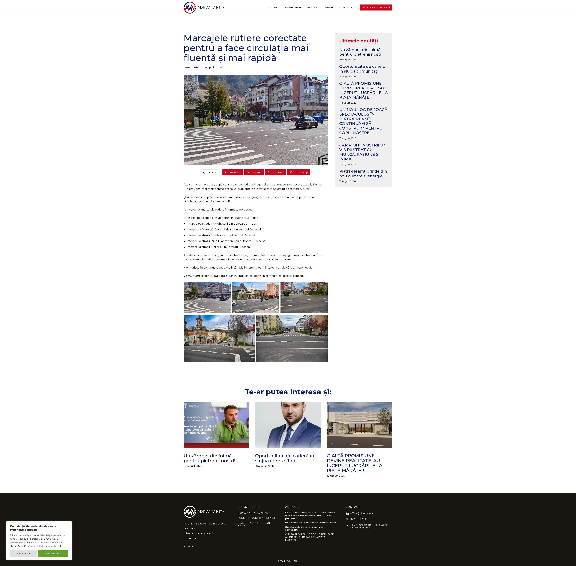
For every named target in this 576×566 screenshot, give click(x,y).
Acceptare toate (53, 553)
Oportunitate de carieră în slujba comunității (362, 68)
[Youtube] (193, 546)
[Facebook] (184, 546)
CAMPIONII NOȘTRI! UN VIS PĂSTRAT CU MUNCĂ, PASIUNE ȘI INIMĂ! (362, 152)
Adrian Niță (192, 67)
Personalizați (23, 553)
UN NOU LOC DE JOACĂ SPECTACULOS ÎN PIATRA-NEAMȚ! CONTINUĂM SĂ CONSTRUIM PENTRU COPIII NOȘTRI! (363, 121)
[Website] (189, 546)
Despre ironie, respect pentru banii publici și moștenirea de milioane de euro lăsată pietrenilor (310, 515)
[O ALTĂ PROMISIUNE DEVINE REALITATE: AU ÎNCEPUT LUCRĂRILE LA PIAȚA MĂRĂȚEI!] (359, 425)
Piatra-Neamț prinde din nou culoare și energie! (363, 173)
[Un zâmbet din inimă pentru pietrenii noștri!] (216, 425)
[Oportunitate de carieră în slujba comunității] (288, 425)
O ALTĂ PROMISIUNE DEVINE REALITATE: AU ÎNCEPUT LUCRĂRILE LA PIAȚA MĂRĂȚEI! (363, 90)
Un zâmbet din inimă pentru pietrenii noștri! (361, 52)
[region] (39, 540)
